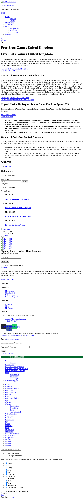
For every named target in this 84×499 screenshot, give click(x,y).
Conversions (9, 420)
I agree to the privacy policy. (13, 265)
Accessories (14, 377)
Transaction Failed (16, 412)
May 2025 (8, 166)
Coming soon (10, 416)
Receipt (12, 410)
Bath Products (14, 375)
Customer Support (11, 381)
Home (7, 361)
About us (13, 363)
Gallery (7, 424)
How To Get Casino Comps (15, 225)
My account (9, 432)
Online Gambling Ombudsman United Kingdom (17, 100)
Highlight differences (14, 456)
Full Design (14, 379)
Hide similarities (13, 453)
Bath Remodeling (11, 392)
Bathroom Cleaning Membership (16, 369)
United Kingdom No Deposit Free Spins (15, 98)
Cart (6, 400)
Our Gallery (9, 365)
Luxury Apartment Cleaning (15, 371)
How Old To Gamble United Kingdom (14, 69)
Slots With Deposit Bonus (10, 71)
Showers (8, 439)
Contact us (9, 418)
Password (5, 347)
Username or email (8, 343)
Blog (7, 396)
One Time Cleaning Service (14, 367)
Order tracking (10, 436)
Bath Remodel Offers (12, 390)
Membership (9, 430)
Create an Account (12, 339)
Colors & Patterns (11, 414)
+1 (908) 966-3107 (7, 279)
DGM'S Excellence (7, 5)
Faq (6, 422)
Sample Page (9, 438)
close (12, 497)
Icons (7, 428)
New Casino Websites (8, 115)
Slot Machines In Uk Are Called (17, 199)
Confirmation (14, 406)
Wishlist (8, 441)
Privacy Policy (29, 335)
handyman (8, 426)
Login (3, 351)
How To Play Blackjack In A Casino (18, 216)
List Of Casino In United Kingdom (18, 208)
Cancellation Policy (12, 398)
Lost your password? (8, 353)
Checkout (8, 402)
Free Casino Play (7, 117)
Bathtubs (8, 394)
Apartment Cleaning (12, 388)
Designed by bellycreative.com (12, 335)
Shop (7, 373)
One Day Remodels (12, 434)
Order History (14, 408)
